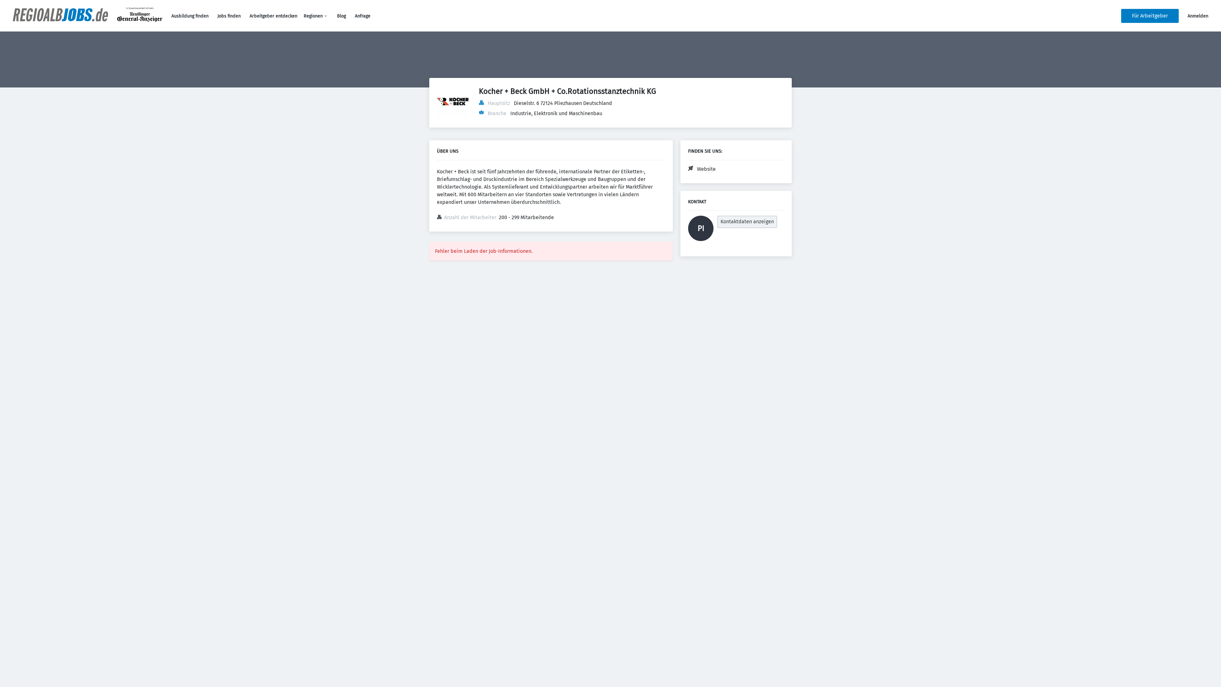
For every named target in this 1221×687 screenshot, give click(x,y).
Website (706, 169)
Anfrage (362, 16)
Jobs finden (229, 16)
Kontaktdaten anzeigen (747, 222)
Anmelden (1198, 16)
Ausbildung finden (190, 16)
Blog (341, 16)
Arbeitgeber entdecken (273, 16)
